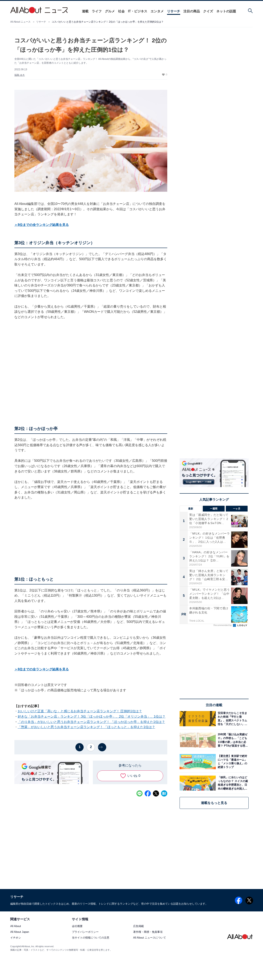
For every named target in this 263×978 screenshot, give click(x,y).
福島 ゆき (19, 75)
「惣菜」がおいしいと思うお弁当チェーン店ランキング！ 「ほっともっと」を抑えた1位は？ (86, 727)
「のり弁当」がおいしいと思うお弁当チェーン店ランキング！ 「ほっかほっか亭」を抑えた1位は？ (91, 722)
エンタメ (157, 11)
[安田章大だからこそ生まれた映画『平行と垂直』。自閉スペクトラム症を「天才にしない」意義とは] (232, 718)
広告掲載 (138, 926)
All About (15, 926)
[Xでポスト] (156, 793)
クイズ (208, 11)
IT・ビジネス (137, 11)
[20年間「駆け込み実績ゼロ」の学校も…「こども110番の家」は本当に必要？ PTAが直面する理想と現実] (232, 740)
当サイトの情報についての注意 (90, 937)
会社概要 (77, 926)
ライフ (97, 11)
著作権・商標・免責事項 (148, 932)
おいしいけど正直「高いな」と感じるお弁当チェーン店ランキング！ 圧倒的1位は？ (80, 711)
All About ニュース (20, 21)
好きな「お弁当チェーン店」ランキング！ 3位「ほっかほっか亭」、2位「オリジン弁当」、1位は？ (91, 716)
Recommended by (222, 625)
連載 (85, 11)
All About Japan (19, 932)
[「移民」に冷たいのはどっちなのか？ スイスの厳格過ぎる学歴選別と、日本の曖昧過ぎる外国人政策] (232, 783)
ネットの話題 (226, 11)
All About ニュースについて (149, 937)
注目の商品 (191, 11)
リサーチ (173, 11)
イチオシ (15, 937)
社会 (121, 11)
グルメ (110, 11)
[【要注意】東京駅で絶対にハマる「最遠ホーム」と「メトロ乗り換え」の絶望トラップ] (232, 761)
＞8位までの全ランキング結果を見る (41, 224)
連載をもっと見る (214, 803)
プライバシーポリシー (85, 932)
